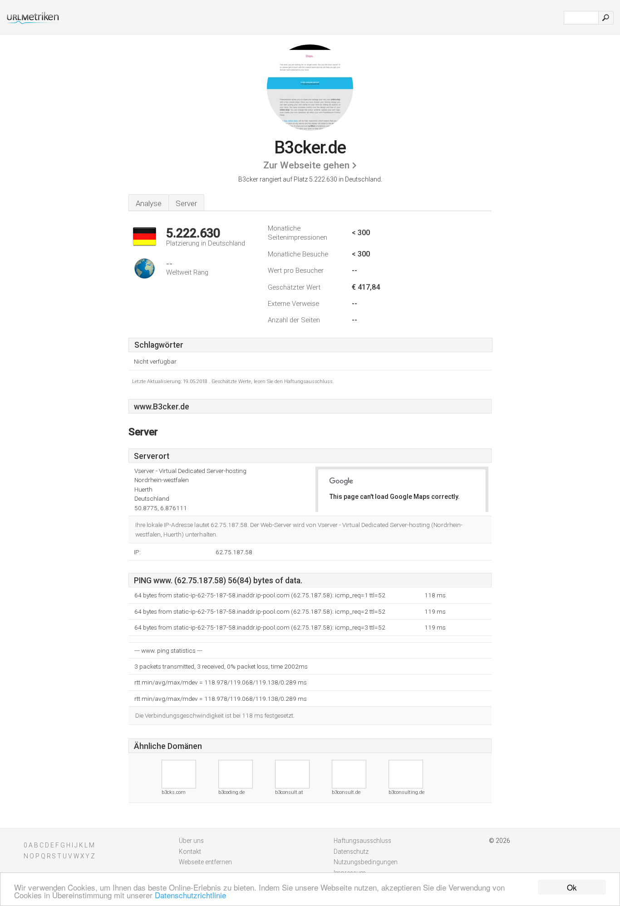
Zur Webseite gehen (306, 165)
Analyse (149, 203)
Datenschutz (351, 851)
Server (186, 203)
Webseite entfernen (205, 862)
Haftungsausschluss (362, 840)
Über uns (191, 840)
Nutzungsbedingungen (366, 862)
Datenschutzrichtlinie (190, 895)
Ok (572, 887)
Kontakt (190, 851)
